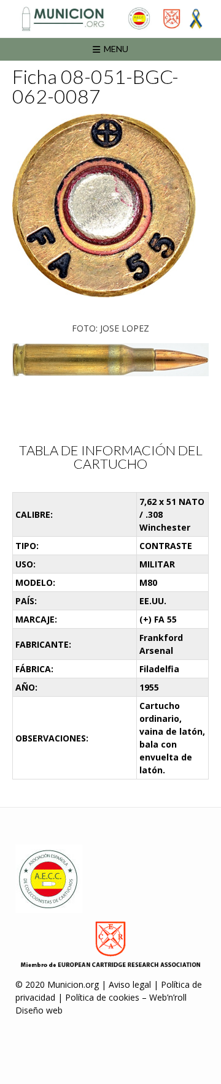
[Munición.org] (110, 18)
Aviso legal (130, 984)
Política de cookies (102, 997)
